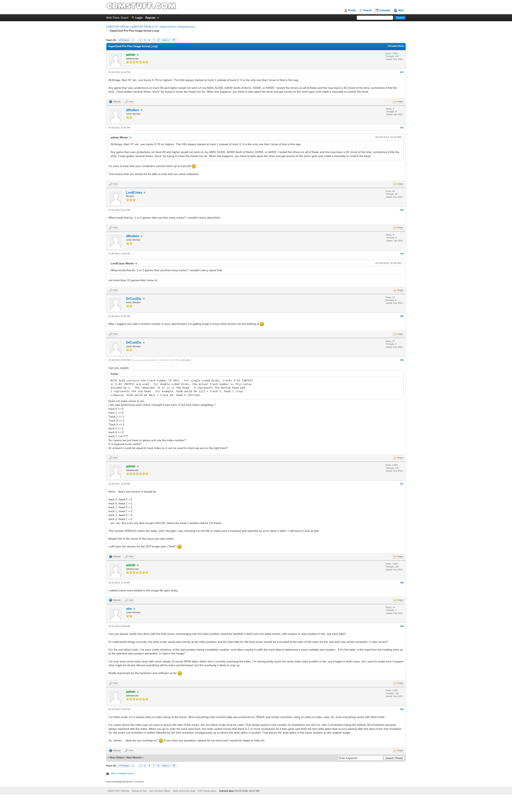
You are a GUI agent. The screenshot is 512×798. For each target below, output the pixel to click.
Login (139, 17)
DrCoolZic (133, 298)
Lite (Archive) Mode (159, 791)
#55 (402, 316)
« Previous (124, 40)
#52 (402, 127)
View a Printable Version (122, 773)
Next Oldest (117, 757)
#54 (402, 253)
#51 (402, 72)
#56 (402, 360)
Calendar (384, 10)
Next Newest (133, 757)
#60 (402, 709)
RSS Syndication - (208, 791)
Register (150, 17)
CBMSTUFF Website (118, 791)
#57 (402, 484)
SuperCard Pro (168, 26)
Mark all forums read (184, 791)
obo (129, 608)
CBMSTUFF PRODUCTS (144, 26)
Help (401, 10)
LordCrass (134, 192)
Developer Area (186, 26)
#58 (402, 582)
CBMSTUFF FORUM (117, 26)
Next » (165, 40)
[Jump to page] (174, 40)
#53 (402, 210)
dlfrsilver (132, 110)
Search (367, 10)
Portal (352, 10)
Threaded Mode (396, 46)
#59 (402, 626)
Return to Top (139, 791)
